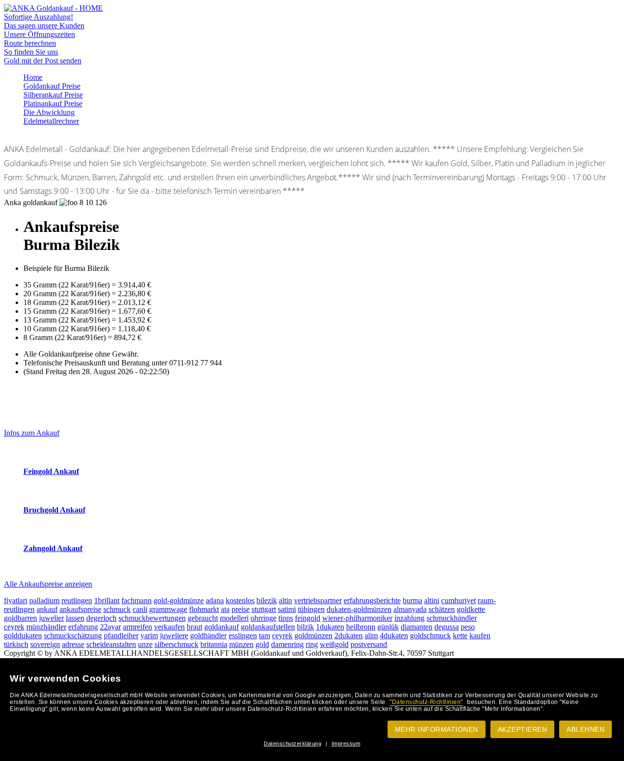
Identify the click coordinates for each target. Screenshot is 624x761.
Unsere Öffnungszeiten (39, 34)
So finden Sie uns (31, 52)
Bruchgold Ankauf (54, 510)
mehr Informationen (436, 729)
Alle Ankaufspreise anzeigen (48, 584)
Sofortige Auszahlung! (38, 17)
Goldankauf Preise (51, 86)
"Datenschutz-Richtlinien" (426, 702)
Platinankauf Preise (52, 103)
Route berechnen (30, 43)
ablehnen (585, 729)
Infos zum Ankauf (31, 433)
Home (32, 77)
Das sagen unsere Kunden (44, 25)
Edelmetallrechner (51, 121)
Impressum (346, 743)
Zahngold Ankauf (52, 548)
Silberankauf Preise (53, 95)
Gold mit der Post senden (42, 61)
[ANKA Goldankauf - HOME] (53, 8)
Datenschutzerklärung (292, 743)
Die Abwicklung (49, 112)
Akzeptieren (522, 729)
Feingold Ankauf (51, 471)
